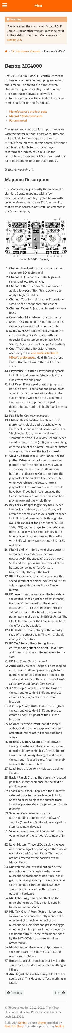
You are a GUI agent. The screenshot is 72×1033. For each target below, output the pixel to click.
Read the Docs (14, 1026)
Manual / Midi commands (25, 116)
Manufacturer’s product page (28, 111)
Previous (16, 992)
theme (42, 1022)
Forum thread (18, 120)
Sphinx (22, 1022)
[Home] (6, 51)
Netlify (59, 1026)
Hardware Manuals (26, 51)
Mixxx (38, 5)
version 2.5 (14, 39)
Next (58, 992)
